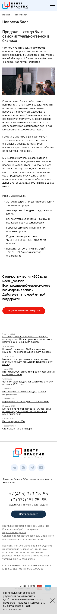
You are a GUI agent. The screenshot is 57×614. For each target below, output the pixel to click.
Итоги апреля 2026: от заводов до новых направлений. (24, 393)
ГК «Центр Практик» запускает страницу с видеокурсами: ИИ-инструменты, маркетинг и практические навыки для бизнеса (27, 339)
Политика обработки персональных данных (25, 525)
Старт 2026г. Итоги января (17, 428)
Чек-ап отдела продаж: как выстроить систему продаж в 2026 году (27, 383)
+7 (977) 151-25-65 (28, 500)
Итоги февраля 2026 (13, 421)
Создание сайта (27, 586)
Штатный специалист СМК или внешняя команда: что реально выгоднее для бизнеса (26, 350)
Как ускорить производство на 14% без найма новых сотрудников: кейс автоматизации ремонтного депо (26, 411)
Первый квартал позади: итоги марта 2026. (25, 401)
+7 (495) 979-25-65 (28, 493)
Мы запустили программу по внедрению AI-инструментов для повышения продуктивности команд (27, 362)
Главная (6, 14)
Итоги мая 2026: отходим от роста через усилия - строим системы (28, 373)
